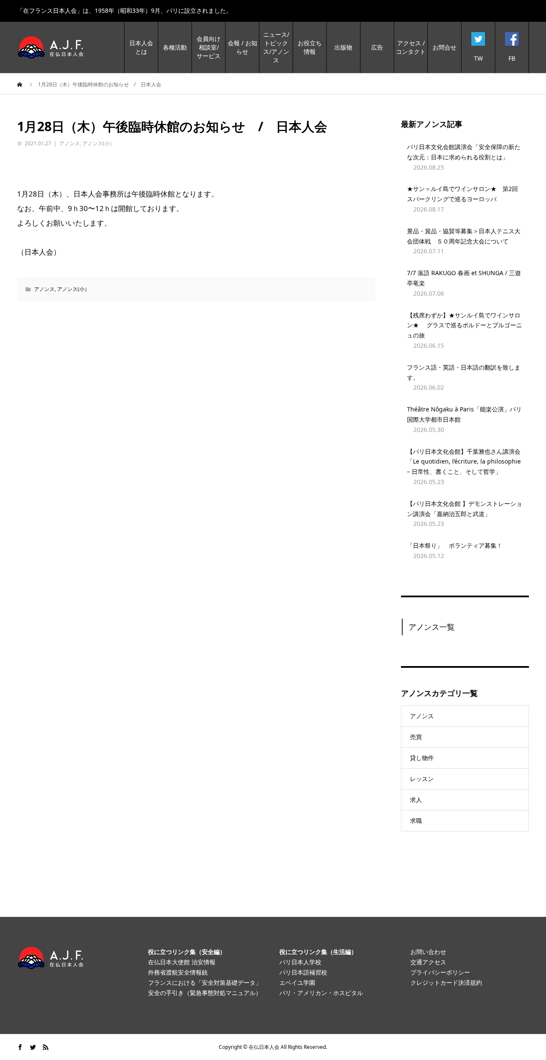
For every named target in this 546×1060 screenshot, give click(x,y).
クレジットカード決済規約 (446, 982)
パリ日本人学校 (300, 962)
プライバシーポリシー (440, 972)
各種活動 (175, 47)
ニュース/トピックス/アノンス (276, 47)
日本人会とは (141, 47)
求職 (416, 820)
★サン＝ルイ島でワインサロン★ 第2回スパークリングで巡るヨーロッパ (462, 194)
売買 (416, 737)
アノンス (69, 143)
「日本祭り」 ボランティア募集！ (454, 545)
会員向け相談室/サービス (209, 47)
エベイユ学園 (297, 982)
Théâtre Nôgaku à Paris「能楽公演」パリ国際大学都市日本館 (464, 414)
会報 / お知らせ (242, 47)
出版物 (343, 47)
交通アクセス (428, 962)
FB (511, 58)
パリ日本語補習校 (303, 972)
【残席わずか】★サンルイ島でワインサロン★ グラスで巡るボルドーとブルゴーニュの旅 (464, 325)
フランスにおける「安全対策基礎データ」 (204, 982)
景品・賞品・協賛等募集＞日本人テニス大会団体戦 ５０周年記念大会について (463, 236)
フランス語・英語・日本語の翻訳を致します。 (463, 372)
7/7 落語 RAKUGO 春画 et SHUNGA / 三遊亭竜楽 (464, 278)
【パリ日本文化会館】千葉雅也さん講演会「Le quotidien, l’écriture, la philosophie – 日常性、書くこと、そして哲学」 (464, 461)
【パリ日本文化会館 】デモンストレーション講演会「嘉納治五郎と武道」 (464, 508)
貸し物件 (422, 758)
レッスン (422, 779)
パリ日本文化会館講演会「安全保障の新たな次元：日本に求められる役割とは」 (463, 152)
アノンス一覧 (432, 627)
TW (478, 58)
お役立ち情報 (310, 47)
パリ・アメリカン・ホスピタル (321, 993)
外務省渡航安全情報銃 (178, 972)
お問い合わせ (428, 952)
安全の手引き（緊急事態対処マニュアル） (204, 993)
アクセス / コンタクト (411, 47)
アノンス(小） (98, 143)
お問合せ (444, 47)
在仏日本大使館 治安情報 (181, 962)
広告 (377, 47)
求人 (416, 800)
